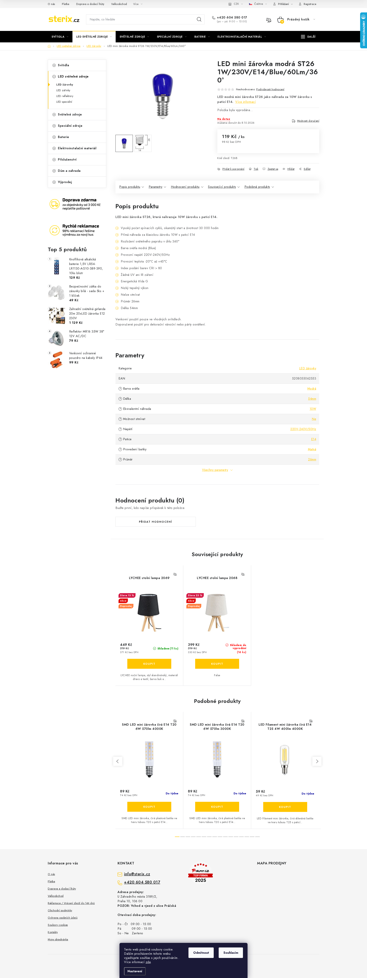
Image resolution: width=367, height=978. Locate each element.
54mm (312, 399)
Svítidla (63, 65)
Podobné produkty (257, 187)
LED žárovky (64, 84)
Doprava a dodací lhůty (90, 4)
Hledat (199, 19)
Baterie (63, 137)
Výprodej (65, 182)
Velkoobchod (119, 4)
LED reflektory (64, 96)
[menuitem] (60, 36)
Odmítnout (201, 953)
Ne (314, 419)
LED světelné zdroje (73, 76)
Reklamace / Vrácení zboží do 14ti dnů (71, 903)
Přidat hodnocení (155, 522)
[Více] (308, 36)
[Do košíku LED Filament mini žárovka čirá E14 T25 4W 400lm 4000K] (285, 807)
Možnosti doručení (308, 121)
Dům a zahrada (69, 171)
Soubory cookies (58, 925)
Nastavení (134, 971)
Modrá (311, 388)
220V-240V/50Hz (303, 429)
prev (117, 761)
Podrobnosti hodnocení (270, 89)
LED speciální (64, 102)
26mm (312, 459)
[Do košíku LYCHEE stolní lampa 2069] (149, 664)
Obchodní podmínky (60, 910)
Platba (65, 4)
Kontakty (53, 932)
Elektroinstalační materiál (77, 148)
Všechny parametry (215, 470)
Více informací (245, 102)
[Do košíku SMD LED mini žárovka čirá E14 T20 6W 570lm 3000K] (217, 807)
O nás (51, 4)
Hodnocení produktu (185, 187)
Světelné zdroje (70, 114)
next (317, 761)
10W (313, 409)
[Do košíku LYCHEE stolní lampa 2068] (217, 664)
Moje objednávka (58, 939)
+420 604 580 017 (232, 17)
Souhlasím (230, 953)
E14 (313, 439)
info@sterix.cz (137, 874)
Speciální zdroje (70, 126)
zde (148, 962)
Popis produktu (129, 187)
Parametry (155, 187)
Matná (312, 449)
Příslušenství (67, 159)
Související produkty (222, 187)
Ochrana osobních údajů (62, 918)
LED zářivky (63, 90)
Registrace (310, 4)
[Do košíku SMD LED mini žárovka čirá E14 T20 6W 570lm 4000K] (149, 807)
